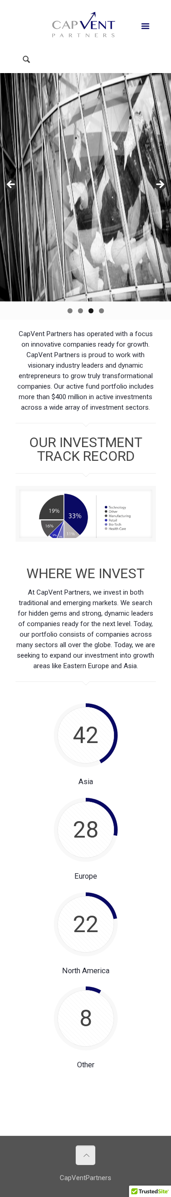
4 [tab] (101, 310)
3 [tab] (90, 310)
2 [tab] (80, 310)
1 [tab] (70, 310)
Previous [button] (11, 185)
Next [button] (159, 185)
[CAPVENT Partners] (86, 25)
